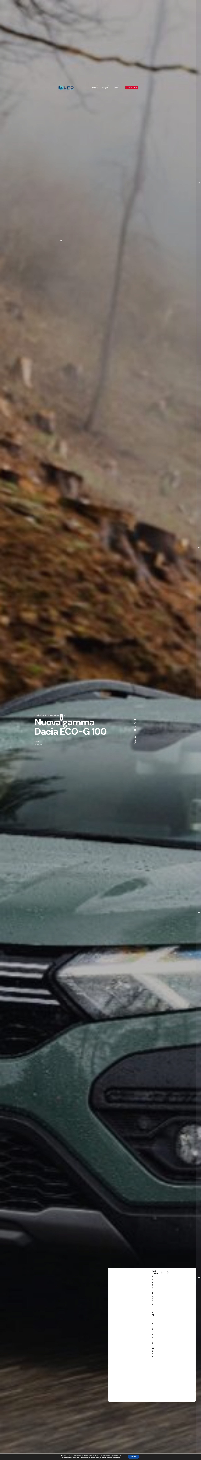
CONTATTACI (132, 88)
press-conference (52, 715)
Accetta (133, 1457)
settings (117, 1458)
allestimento (39, 715)
